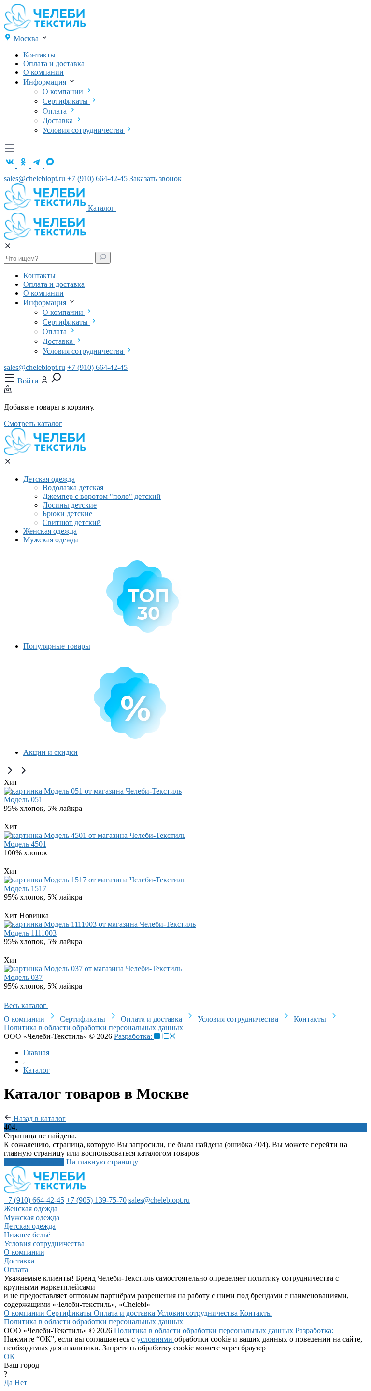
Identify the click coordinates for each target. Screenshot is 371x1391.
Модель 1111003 (30, 933)
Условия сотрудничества (84, 130)
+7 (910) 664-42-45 (97, 178)
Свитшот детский (72, 522)
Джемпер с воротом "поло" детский (102, 496)
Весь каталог (26, 1005)
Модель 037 (23, 977)
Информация (45, 82)
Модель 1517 (25, 888)
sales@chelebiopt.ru (34, 178)
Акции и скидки (50, 752)
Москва (27, 38)
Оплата (56, 111)
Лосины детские (70, 505)
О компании (43, 72)
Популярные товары (56, 646)
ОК (9, 1356)
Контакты (39, 55)
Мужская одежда (51, 540)
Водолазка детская (73, 487)
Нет (20, 1382)
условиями (155, 1339)
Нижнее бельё (27, 1235)
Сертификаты (66, 101)
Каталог (102, 208)
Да (8, 1382)
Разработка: (134, 1036)
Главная (36, 1053)
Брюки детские (67, 514)
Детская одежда (49, 479)
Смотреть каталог (33, 423)
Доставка (59, 120)
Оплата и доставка (54, 63)
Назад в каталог (39, 1118)
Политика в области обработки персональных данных (93, 1027)
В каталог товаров (34, 1162)
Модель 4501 (25, 844)
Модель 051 (23, 799)
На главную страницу (102, 1162)
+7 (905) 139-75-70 (96, 1200)
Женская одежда (50, 531)
